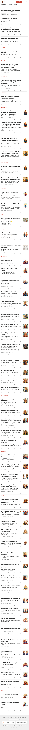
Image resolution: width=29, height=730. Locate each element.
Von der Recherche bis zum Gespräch (8, 441)
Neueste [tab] (4, 14)
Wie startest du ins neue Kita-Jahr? (11, 628)
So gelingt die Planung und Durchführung (11, 412)
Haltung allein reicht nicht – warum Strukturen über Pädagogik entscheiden (11, 82)
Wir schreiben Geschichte (8, 233)
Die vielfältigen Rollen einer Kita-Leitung (10, 333)
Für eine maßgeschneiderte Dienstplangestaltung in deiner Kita (9, 272)
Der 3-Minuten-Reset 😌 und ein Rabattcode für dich (8, 222)
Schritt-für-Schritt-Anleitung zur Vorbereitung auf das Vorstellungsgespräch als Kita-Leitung (11, 444)
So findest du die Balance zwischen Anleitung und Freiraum (9, 683)
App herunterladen (21, 722)
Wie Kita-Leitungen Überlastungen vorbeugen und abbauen (9, 294)
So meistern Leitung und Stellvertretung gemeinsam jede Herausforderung (10, 423)
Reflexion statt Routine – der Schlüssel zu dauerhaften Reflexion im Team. (10, 144)
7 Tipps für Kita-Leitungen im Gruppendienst (9, 530)
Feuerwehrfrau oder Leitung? (9, 18)
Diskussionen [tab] (14, 14)
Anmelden (25, 2)
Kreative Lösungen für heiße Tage (9, 523)
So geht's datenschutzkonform (8, 696)
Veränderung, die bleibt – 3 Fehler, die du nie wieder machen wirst (10, 152)
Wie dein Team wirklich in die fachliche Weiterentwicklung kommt (9, 140)
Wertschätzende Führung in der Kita (10, 565)
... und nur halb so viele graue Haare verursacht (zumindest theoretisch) (9, 489)
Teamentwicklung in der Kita (9, 379)
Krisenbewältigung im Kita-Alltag (10, 465)
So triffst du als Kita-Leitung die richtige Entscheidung (10, 601)
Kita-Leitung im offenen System (10, 387)
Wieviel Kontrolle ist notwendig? (10, 681)
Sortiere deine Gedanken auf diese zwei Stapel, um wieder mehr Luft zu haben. (10, 40)
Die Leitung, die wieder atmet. (9, 38)
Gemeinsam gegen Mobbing (9, 541)
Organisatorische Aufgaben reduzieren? (9, 399)
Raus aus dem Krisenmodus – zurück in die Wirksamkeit (9, 111)
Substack (5, 725)
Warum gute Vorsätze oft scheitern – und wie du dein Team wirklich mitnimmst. (10, 156)
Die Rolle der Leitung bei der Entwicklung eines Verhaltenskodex (10, 433)
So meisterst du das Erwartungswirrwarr (10, 504)
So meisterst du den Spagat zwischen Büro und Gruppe (11, 534)
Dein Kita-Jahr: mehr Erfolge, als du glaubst (11, 204)
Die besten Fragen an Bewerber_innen (7, 652)
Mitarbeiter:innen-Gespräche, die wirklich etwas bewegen (10, 167)
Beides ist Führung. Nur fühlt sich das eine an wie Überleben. (11, 20)
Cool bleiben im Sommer (8, 521)
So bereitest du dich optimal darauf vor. (10, 630)
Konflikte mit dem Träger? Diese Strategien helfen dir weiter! (10, 475)
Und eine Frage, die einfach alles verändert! (11, 31)
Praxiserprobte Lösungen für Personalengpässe (7, 457)
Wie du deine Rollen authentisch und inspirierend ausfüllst (9, 337)
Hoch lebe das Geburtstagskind (10, 663)
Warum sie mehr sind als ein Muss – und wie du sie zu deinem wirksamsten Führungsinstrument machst (10, 170)
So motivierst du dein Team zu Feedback (10, 674)
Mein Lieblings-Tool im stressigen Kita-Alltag (10, 219)
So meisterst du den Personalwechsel (9, 372)
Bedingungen (22, 717)
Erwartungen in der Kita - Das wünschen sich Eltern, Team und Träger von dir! (10, 501)
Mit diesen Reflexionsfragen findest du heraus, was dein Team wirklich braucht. (10, 182)
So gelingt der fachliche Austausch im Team (11, 326)
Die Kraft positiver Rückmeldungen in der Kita (10, 578)
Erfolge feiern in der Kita (8, 618)
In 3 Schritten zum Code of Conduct (11, 430)
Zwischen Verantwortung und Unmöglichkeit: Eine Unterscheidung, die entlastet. (10, 100)
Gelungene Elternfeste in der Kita (10, 585)
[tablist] (9, 14)
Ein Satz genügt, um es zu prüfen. (9, 54)
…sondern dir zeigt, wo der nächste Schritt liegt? (11, 128)
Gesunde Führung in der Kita (9, 291)
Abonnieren (19, 2)
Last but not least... (6, 260)
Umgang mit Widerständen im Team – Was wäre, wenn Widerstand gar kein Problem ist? (11, 124)
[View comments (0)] (9, 24)
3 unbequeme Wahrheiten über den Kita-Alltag (11, 246)
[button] (3, 4)
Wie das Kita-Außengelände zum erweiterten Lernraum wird (8, 284)
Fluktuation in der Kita (7, 370)
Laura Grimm (7, 22)
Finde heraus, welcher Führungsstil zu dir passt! (10, 611)
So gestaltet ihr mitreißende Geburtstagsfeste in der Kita (7, 665)
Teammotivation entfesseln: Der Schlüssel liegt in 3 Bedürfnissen (10, 178)
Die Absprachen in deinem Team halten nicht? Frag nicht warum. (10, 28)
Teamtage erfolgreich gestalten (10, 314)
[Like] (2, 119)
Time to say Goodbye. (6, 262)
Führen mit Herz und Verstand (9, 608)
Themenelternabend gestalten (9, 410)
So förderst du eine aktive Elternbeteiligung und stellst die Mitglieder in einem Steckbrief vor (11, 304)
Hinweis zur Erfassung (14, 719)
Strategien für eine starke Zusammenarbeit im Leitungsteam (11, 419)
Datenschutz (16, 717)
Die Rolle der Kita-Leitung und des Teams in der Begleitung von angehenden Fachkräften (10, 346)
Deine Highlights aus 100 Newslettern (10, 514)
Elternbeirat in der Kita (7, 301)
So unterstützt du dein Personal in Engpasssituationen (9, 403)
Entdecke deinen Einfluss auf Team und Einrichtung (10, 557)
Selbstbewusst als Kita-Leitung (10, 360)
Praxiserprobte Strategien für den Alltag (10, 380)
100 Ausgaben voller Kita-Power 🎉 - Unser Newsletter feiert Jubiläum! (11, 511)
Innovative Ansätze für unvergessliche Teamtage (10, 317)
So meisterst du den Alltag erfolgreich (10, 389)
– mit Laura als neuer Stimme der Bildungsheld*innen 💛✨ (9, 235)
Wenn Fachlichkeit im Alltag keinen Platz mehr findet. (10, 86)
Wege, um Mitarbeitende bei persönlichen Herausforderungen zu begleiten (11, 467)
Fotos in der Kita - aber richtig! (9, 694)
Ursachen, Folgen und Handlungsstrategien (11, 543)
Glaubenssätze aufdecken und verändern (9, 553)
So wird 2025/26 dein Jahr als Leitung (9, 193)
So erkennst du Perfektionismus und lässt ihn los (10, 706)
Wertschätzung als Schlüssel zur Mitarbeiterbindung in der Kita (8, 568)
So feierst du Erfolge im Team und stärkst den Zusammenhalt (10, 620)
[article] (14, 21)
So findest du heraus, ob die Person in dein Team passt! (11, 655)
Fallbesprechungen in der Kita (9, 324)
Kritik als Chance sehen (7, 672)
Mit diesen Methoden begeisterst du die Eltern (10, 644)
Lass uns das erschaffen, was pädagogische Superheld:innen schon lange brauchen (10, 65)
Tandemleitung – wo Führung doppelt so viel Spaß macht (9, 485)
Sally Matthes (10, 237)
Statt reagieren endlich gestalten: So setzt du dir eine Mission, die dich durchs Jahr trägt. (10, 196)
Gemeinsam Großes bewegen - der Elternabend (11, 640)
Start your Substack (9, 722)
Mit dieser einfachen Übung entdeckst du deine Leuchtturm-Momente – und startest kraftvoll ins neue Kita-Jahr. (11, 208)
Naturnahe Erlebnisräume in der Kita (10, 281)
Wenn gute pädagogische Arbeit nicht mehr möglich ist (10, 97)
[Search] (26, 14)
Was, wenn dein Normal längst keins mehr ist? (11, 51)
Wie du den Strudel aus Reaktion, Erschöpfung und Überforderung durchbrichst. (8, 115)
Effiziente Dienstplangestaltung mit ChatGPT (11, 269)
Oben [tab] (8, 14)
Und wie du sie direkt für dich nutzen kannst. (9, 249)
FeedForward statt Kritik (8, 576)
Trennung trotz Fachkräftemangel (10, 598)
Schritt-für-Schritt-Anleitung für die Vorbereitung (9, 588)
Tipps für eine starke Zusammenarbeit (10, 478)
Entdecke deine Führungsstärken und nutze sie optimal (11, 363)
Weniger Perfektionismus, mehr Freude (10, 703)
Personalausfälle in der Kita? (9, 455)
